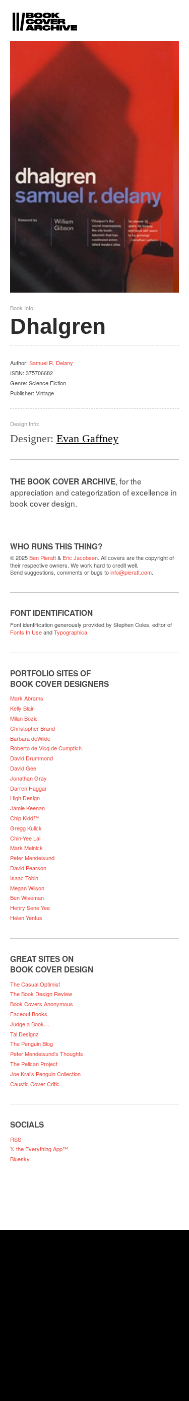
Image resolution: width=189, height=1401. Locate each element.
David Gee (23, 768)
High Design (25, 798)
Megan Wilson (27, 888)
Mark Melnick (26, 848)
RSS (15, 1139)
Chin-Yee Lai (25, 838)
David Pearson (28, 868)
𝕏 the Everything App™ (39, 1149)
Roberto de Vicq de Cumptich (46, 748)
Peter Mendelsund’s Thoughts (46, 1053)
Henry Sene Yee (30, 907)
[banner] (94, 15)
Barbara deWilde (30, 738)
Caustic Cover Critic (34, 1084)
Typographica (70, 632)
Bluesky (20, 1159)
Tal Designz (24, 1034)
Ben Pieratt (42, 557)
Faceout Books (28, 1014)
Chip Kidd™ (24, 818)
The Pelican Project (33, 1064)
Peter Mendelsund (32, 858)
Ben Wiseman (27, 897)
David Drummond (31, 758)
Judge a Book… (29, 1024)
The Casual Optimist (35, 984)
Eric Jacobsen (80, 557)
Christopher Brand (32, 728)
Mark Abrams (26, 698)
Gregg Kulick (26, 828)
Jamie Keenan (27, 808)
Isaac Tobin (24, 878)
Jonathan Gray (28, 778)
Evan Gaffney (87, 438)
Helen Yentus (26, 918)
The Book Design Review (41, 994)
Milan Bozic (24, 718)
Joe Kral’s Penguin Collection (45, 1074)
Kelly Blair (22, 708)
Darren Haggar (28, 788)
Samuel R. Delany (51, 363)
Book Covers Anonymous (41, 1004)
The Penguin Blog (31, 1043)
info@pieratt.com (131, 572)
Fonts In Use (26, 632)
